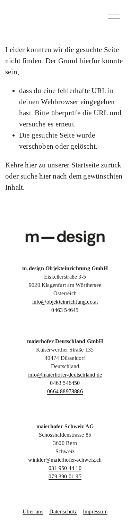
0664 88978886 (65, 391)
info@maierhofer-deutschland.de (65, 375)
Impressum (95, 511)
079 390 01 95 (65, 476)
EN (117, 14)
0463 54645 (64, 310)
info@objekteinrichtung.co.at (65, 302)
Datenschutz (63, 511)
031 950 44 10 (65, 468)
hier (31, 165)
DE (99, 14)
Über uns (33, 511)
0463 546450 (65, 383)
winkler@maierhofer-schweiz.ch (65, 460)
